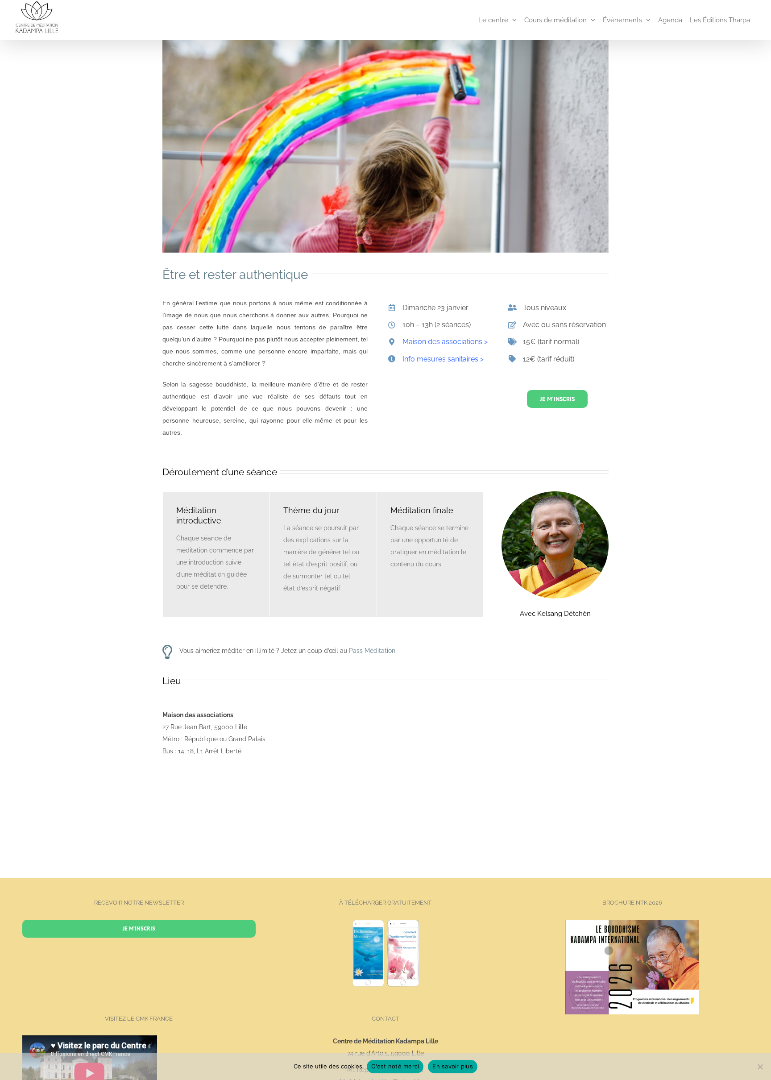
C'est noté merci (395, 1066)
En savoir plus (452, 1066)
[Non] (759, 1066)
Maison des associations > (445, 341)
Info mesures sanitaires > (443, 359)
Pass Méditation (372, 650)
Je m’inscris (139, 928)
